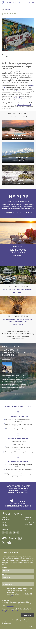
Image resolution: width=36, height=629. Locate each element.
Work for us (5, 521)
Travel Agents (28, 519)
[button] (2, 261)
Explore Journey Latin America (17, 506)
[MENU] (32, 2)
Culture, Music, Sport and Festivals (18, 331)
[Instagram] (17, 532)
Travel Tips (25, 336)
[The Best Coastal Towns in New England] (18, 275)
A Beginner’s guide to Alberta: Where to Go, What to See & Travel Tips (18, 321)
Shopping (30, 334)
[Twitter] (6, 532)
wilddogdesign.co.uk (30, 626)
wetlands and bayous (18, 98)
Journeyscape (11, 2)
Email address (5, 581)
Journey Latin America (19, 65)
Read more (17, 293)
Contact (4, 524)
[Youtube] (14, 532)
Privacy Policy (6, 519)
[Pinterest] (10, 532)
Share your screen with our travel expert (29, 522)
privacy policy (10, 606)
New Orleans (19, 91)
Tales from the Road (13, 336)
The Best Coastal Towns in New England (18, 290)
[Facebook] (3, 532)
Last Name (4, 574)
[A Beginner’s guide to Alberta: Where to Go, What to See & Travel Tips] (18, 305)
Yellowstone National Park (24, 105)
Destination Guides (18, 286)
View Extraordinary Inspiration (18, 213)
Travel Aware (20, 538)
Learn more (17, 256)
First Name (5, 567)
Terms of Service (16, 611)
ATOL (3, 542)
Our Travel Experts (10, 14)
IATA (9, 542)
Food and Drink (21, 334)
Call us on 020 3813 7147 (30, 2)
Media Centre (28, 518)
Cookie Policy (6, 526)
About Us (4, 518)
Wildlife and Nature (18, 339)
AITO (4, 538)
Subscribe (27, 615)
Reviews (4, 522)
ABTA (12, 538)
